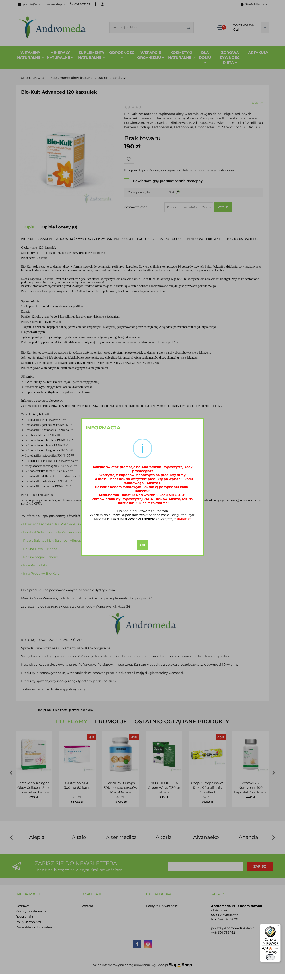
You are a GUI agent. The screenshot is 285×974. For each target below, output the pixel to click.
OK (142, 545)
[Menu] (278, 926)
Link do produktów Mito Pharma (142, 511)
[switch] (270, 957)
